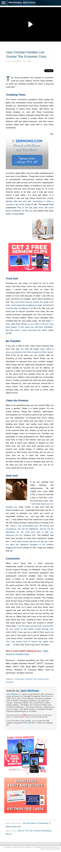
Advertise (56, 849)
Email (29, 61)
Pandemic (10, 682)
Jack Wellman (14, 61)
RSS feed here (29, 723)
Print (23, 61)
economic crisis (31, 679)
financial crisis (43, 679)
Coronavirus (19, 679)
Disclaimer (49, 849)
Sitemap (51, 847)
